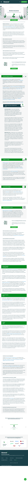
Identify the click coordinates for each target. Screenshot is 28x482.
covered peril (21, 80)
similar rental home (19, 191)
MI (12, 455)
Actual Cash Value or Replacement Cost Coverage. (15, 102)
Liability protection (5, 162)
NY (16, 455)
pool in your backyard (14, 171)
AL (1, 455)
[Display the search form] (20, 2)
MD (9, 455)
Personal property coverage (7, 79)
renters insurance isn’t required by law (11, 357)
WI (23, 455)
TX (21, 455)
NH (14, 455)
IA (8, 455)
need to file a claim (19, 88)
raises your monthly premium (7, 200)
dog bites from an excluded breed (18, 235)
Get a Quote (24, 1)
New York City (11, 398)
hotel (14, 191)
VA (22, 455)
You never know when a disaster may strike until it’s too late (11, 366)
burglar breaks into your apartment (12, 269)
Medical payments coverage (7, 210)
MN (13, 455)
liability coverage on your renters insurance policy (14, 333)
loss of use (7, 191)
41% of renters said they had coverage (9, 26)
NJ (15, 455)
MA (11, 455)
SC (20, 455)
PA (19, 455)
